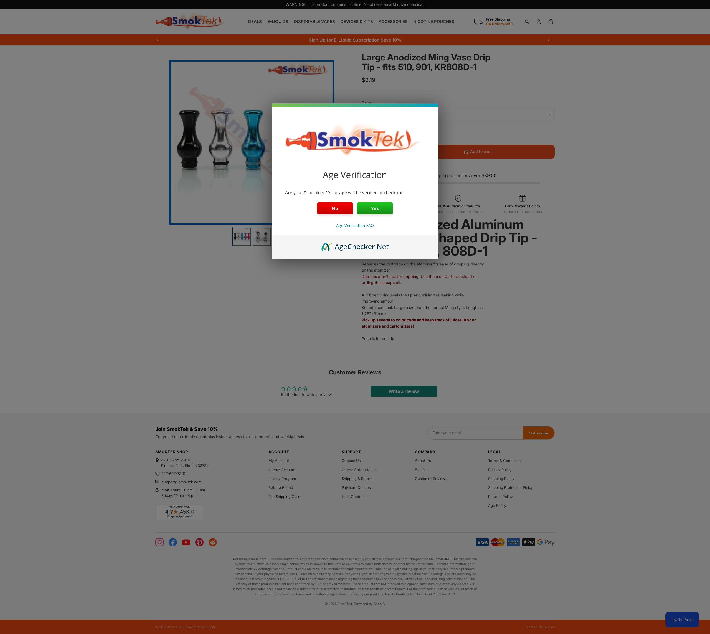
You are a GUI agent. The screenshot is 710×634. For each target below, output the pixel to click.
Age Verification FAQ (355, 225)
